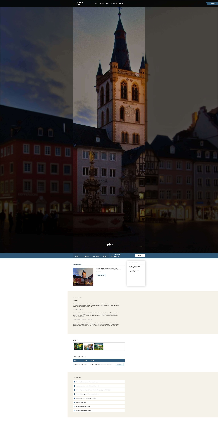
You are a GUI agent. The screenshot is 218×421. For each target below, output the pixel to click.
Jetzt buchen (140, 255)
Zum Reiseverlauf (100, 275)
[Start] (78, 3)
